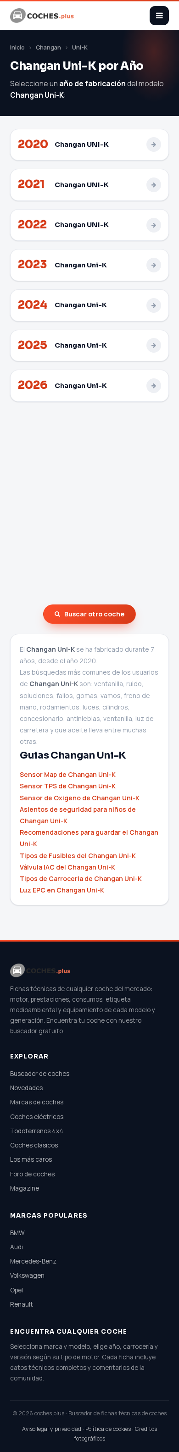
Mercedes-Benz (33, 1261)
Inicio (17, 47)
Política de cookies (108, 1429)
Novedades (26, 1088)
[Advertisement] (89, 503)
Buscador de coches (39, 1074)
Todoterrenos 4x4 (36, 1131)
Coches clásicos (34, 1145)
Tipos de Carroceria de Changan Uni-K (81, 878)
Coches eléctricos (36, 1117)
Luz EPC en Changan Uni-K (62, 890)
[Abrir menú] (159, 15)
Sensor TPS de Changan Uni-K (68, 785)
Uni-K (80, 47)
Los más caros (31, 1159)
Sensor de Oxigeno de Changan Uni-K (80, 797)
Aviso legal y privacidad (51, 1429)
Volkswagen (27, 1275)
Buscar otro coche (94, 614)
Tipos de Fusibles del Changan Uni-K (78, 855)
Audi (16, 1247)
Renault (21, 1304)
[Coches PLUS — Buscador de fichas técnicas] (42, 15)
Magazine (24, 1188)
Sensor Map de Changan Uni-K (68, 774)
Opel (16, 1290)
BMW (17, 1233)
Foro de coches (32, 1174)
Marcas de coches (36, 1102)
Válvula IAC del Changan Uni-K (67, 867)
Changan (48, 47)
